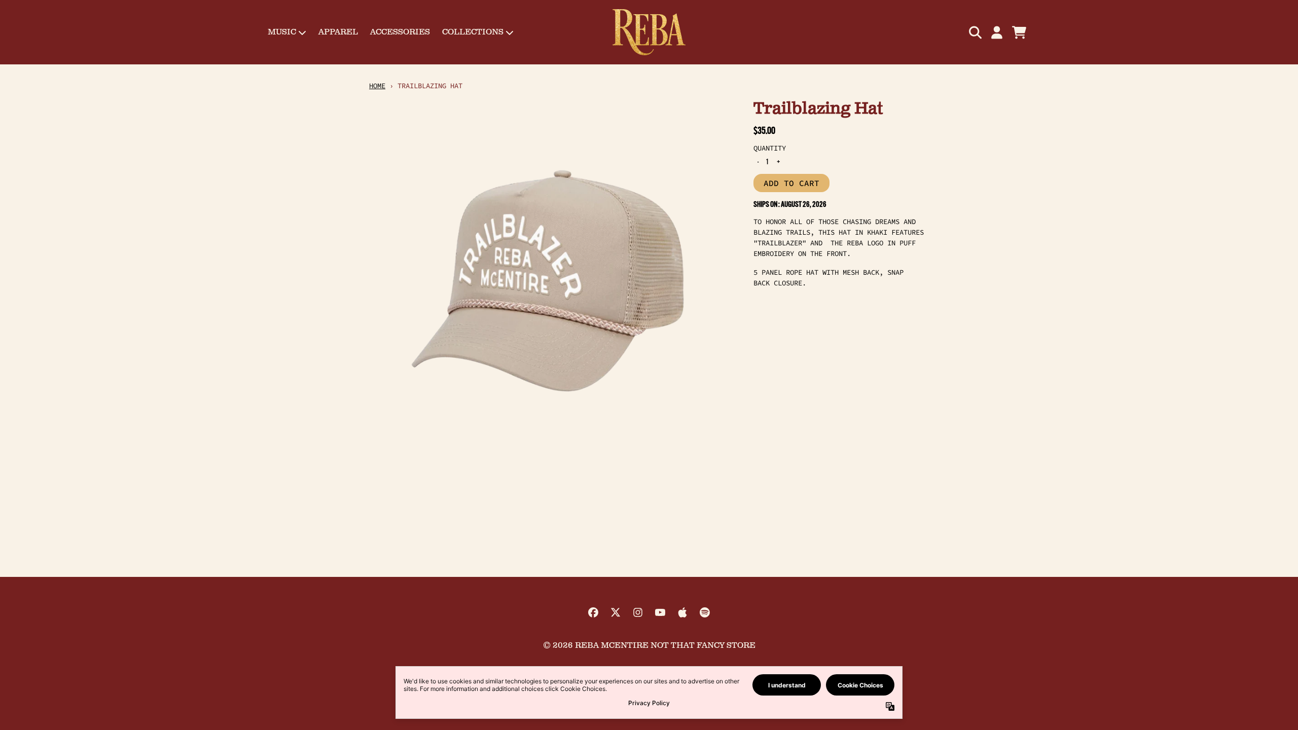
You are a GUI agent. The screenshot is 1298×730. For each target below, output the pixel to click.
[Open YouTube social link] (660, 612)
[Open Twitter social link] (615, 612)
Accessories (400, 32)
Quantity (769, 148)
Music (282, 32)
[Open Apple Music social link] (682, 612)
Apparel (338, 32)
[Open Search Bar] (974, 32)
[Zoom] (551, 281)
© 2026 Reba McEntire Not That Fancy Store (649, 645)
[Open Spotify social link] (705, 612)
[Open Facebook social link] (593, 612)
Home (377, 85)
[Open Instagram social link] (638, 612)
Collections (472, 32)
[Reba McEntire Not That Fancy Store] (649, 32)
